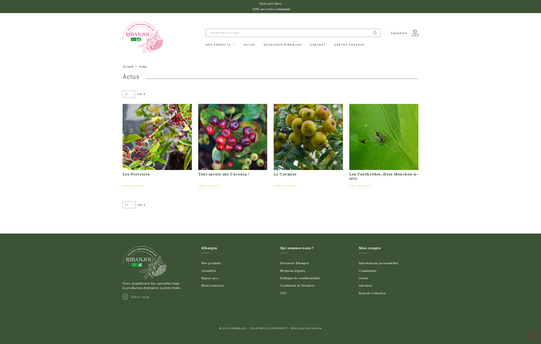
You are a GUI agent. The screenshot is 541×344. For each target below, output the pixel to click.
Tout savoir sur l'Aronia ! (223, 174)
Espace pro (399, 32)
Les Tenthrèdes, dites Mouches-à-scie (383, 176)
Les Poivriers (136, 174)
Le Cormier (285, 174)
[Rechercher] (375, 33)
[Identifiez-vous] (415, 33)
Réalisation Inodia (306, 328)
